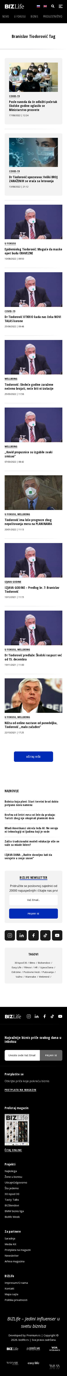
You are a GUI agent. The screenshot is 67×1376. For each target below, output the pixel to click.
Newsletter (12, 1255)
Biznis (34, 16)
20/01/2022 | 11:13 (14, 529)
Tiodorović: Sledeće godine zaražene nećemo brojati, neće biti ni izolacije (29, 386)
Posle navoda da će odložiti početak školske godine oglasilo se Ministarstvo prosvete (33, 106)
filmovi (28, 967)
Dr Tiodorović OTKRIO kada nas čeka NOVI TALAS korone (33, 319)
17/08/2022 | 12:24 (18, 115)
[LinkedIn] (21, 935)
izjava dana (46, 967)
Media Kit (10, 1244)
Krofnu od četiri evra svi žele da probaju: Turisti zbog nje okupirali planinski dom (30, 816)
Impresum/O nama (16, 1282)
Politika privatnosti (16, 1300)
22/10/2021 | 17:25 (14, 732)
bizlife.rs (24, 1340)
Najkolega (11, 1171)
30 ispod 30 (21, 962)
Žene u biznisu (13, 1176)
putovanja (48, 972)
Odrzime (16, 972)
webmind (44, 976)
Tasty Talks (12, 1199)
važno (19, 976)
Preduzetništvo (52, 16)
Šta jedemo (12, 1188)
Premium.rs (33, 1335)
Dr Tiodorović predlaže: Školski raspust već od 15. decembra (33, 657)
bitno (32, 962)
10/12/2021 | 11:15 (14, 597)
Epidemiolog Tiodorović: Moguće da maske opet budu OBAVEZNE (33, 251)
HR (36, 967)
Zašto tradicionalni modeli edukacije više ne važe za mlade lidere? (32, 843)
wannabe (30, 976)
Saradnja (10, 1238)
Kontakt (9, 1288)
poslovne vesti (32, 972)
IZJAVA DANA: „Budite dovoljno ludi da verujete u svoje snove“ (28, 856)
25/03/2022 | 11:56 (14, 394)
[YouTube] (57, 935)
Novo (6, 16)
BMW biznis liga (14, 1211)
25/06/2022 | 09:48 (14, 326)
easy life (16, 967)
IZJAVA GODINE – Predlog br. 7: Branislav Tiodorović (32, 589)
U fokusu (20, 16)
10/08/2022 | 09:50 (14, 258)
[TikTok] (45, 935)
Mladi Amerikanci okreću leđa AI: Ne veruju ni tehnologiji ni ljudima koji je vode (31, 830)
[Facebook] (33, 935)
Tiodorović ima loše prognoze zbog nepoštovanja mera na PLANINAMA (28, 522)
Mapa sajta (11, 1294)
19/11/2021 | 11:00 (14, 664)
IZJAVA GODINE (13, 581)
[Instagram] (10, 935)
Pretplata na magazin (18, 1250)
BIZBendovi (12, 1205)
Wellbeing (11, 378)
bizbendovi (44, 962)
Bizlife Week (12, 1217)
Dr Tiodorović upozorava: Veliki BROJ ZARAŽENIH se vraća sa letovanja (33, 179)
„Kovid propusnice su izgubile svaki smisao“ (29, 454)
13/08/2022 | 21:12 (18, 186)
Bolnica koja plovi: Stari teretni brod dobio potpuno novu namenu (31, 803)
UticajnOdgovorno (16, 1182)
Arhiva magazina (14, 1261)
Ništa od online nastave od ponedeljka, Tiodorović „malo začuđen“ (31, 725)
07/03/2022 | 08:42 (14, 461)
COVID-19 (14, 96)
